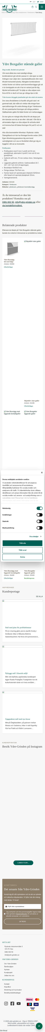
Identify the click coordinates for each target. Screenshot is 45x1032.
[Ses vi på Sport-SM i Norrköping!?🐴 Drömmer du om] (13, 762)
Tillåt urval (22, 550)
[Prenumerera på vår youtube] (19, 1003)
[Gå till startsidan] (9, 9)
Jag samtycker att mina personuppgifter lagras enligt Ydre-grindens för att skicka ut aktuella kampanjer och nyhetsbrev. (23, 914)
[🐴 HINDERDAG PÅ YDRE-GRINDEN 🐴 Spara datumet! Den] (13, 846)
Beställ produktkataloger (12, 993)
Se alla (39, 596)
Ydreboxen (31, 12)
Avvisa (22, 557)
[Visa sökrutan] (36, 7)
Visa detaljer (34, 536)
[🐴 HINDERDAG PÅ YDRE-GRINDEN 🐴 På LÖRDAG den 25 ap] (13, 825)
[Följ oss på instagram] (6, 1003)
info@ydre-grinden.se (25, 202)
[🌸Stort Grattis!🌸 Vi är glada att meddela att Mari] (13, 783)
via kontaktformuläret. (12, 205)
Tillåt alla (22, 543)
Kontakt (6, 984)
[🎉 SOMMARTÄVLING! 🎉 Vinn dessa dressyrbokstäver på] (34, 783)
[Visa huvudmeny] (42, 7)
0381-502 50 (8, 202)
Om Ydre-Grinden (10, 964)
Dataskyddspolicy (22, 914)
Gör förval (3, 1030)
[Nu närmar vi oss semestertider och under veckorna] (34, 762)
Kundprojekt (8, 972)
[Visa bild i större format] (22, 38)
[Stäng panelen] (42, 472)
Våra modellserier (21, 12)
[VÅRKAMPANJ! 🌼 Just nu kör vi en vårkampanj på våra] (13, 804)
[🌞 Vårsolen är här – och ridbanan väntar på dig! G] (34, 846)
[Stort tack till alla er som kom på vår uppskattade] (34, 804)
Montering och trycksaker (13, 990)
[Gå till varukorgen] (32, 7)
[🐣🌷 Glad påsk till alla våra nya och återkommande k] (34, 825)
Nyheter (7, 969)
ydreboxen (12, 187)
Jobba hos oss (9, 975)
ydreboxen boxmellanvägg (26, 187)
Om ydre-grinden (10, 959)
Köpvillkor (7, 987)
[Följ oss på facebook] (12, 1003)
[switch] (40, 515)
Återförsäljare (8, 966)
